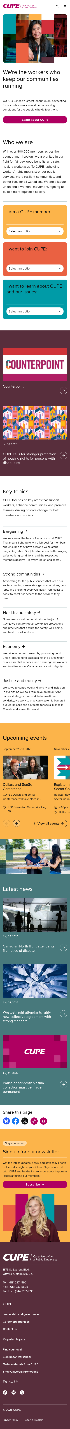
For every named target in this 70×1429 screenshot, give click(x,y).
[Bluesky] (13, 1392)
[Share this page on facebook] (15, 1121)
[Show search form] (57, 6)
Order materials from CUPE (20, 1364)
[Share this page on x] (24, 1121)
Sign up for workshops (17, 1357)
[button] (6, 823)
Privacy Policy (10, 1420)
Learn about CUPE (35, 119)
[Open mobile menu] (65, 6)
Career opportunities (16, 1322)
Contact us (10, 1329)
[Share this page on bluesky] (6, 1121)
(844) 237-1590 (24, 1291)
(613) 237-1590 (17, 1282)
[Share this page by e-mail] (43, 1121)
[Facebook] (5, 1392)
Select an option (20, 231)
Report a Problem (33, 1420)
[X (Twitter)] (22, 1392)
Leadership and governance (21, 1314)
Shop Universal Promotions (20, 1372)
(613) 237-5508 (19, 1287)
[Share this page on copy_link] (34, 1121)
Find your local (12, 1349)
